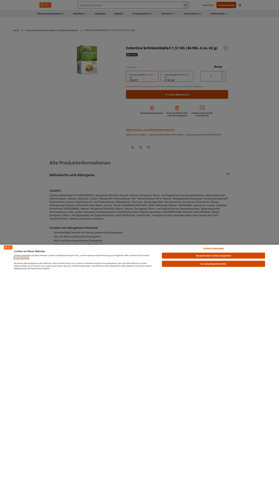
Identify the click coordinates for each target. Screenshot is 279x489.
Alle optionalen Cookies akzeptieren (213, 255)
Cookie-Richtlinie (21, 258)
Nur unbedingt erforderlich (213, 263)
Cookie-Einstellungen (213, 248)
